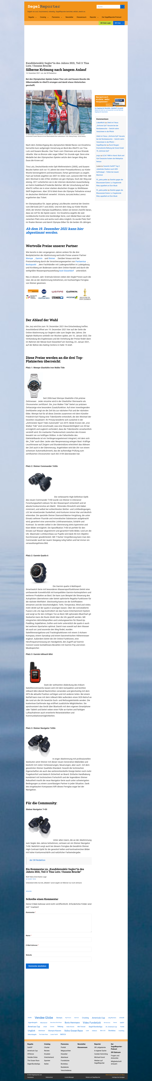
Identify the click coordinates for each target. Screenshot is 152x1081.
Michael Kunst (99, 1057)
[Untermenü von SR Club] (123, 23)
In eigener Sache (100, 1051)
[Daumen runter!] (32, 887)
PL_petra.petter (101, 180)
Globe (35, 1057)
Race (37, 1061)
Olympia (59, 1018)
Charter (46, 1047)
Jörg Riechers (112, 1017)
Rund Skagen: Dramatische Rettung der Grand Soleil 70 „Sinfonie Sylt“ (110, 148)
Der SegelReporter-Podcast (116, 1046)
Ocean (33, 1061)
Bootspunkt (31, 264)
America (30, 1051)
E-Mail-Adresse (32, 945)
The (29, 1061)
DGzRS (30, 1017)
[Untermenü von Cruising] (47, 17)
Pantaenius (80, 261)
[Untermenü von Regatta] (36, 17)
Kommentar (31, 912)
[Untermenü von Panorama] (61, 17)
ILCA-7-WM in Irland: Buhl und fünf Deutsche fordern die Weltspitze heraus (110, 158)
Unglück (31, 1030)
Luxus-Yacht (54, 1034)
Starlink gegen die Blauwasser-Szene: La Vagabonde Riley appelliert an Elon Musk (109, 183)
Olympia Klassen (54, 1031)
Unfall (45, 1026)
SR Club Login (105, 23)
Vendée (30, 1057)
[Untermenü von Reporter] (97, 17)
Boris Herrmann (72, 1022)
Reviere (46, 1051)
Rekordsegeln (32, 1034)
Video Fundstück (92, 1022)
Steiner (51, 258)
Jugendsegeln (32, 1022)
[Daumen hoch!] (26, 887)
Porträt (122, 1026)
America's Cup (98, 1018)
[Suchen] (122, 7)
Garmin (39, 258)
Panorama (65, 1044)
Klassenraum (82, 1047)
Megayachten (66, 1051)
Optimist (76, 1017)
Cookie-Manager (69, 1077)
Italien (46, 1064)
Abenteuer (41, 1030)
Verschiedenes (66, 1070)
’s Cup (35, 1051)
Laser (87, 1030)
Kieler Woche (70, 1026)
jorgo (98, 156)
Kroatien (47, 1054)
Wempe (29, 258)
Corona (52, 1026)
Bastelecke (65, 1067)
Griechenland (49, 1057)
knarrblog (121, 1030)
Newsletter (82, 1044)
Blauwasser (43, 1022)
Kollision (94, 1030)
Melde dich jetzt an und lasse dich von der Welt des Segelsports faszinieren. (109, 110)
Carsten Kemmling (101, 1054)
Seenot (115, 1022)
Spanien (47, 1061)
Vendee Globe (44, 1017)
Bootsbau (111, 1031)
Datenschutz (49, 1077)
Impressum (30, 1077)
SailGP (122, 1022)
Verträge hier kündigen (118, 1077)
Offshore (30, 1054)
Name (28, 936)
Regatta (30, 1044)
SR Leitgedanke (100, 1047)
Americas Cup (34, 1026)
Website (29, 955)
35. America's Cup (111, 1027)
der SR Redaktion (37, 860)
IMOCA (63, 1034)
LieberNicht (100, 123)
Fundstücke (65, 1061)
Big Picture (68, 1017)
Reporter (97, 1044)
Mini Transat (81, 1026)
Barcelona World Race (56, 1022)
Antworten (29, 891)
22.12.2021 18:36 (31, 879)
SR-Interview (107, 1022)
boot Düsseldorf (66, 270)
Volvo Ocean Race (73, 1030)
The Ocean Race (43, 1034)
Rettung (60, 1027)
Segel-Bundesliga (95, 1027)
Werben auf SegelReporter (93, 1077)
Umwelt (121, 1017)
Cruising (85, 1018)
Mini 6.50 (102, 1030)
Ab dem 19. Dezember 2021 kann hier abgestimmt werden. (54, 230)
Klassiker (64, 1054)
